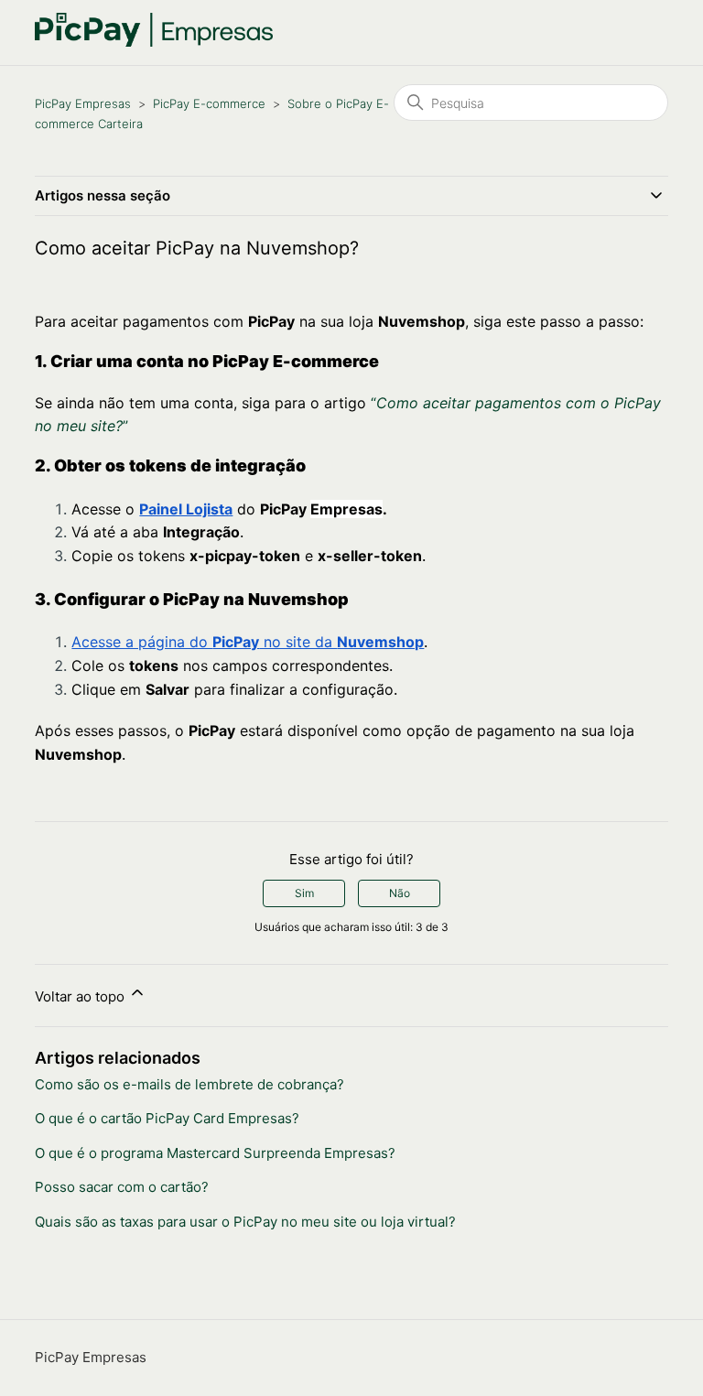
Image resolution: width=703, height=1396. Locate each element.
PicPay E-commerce (209, 103)
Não (399, 893)
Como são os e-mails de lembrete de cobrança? (189, 1084)
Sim (304, 893)
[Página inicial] (154, 41)
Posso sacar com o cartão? (122, 1187)
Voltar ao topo (81, 996)
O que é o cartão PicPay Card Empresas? (167, 1118)
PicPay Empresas (83, 103)
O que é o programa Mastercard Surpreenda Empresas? (215, 1153)
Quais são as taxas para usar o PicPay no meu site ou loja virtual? (245, 1221)
